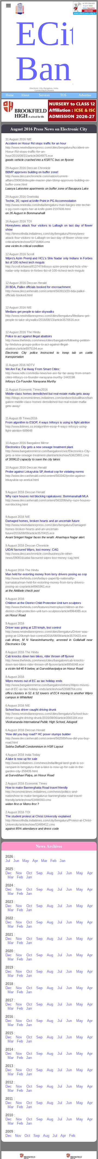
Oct (29, 873)
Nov (19, 873)
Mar (44, 861)
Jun (16, 861)
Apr (35, 861)
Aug (50, 873)
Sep (39, 873)
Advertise (85, 95)
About (25, 95)
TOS (63, 95)
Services (44, 95)
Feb (53, 861)
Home (10, 95)
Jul (7, 861)
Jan (62, 861)
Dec (8, 873)
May (25, 861)
